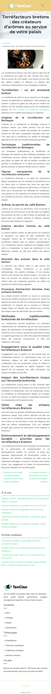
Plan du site (25, 692)
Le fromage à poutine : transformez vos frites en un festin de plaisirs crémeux (38, 477)
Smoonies (25, 686)
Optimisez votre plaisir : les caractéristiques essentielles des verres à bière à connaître (13, 477)
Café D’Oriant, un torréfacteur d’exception (31, 109)
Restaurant (7, 43)
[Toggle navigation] (42, 5)
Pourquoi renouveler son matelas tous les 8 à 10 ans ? (24, 505)
